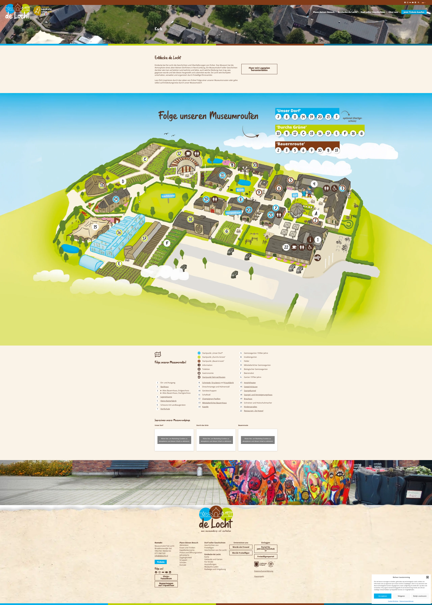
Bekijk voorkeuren (419, 596)
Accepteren (382, 596)
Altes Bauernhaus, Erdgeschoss (175, 390)
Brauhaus (248, 399)
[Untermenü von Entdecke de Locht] (358, 12)
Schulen (183, 562)
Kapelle (205, 407)
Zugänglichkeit (186, 557)
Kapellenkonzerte (187, 550)
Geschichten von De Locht (215, 550)
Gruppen (183, 560)
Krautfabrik (229, 382)
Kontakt (183, 565)
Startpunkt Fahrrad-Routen (213, 377)
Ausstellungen (210, 564)
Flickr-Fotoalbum (166, 577)
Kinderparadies (250, 407)
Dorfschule (165, 409)
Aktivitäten (184, 545)
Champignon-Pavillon (211, 399)
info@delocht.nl (161, 556)
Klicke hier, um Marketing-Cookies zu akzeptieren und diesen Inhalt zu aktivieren (174, 440)
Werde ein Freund (241, 547)
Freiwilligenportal (265, 556)
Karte (206, 557)
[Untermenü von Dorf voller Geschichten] (386, 12)
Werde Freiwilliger (241, 553)
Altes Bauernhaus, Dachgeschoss (176, 393)
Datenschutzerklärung (406, 601)
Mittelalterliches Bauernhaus (214, 403)
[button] (427, 577)
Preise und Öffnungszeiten (191, 552)
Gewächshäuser (251, 386)
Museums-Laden (211, 567)
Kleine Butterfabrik (168, 401)
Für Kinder (208, 562)
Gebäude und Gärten (213, 559)
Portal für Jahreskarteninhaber (266, 549)
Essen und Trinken (187, 547)
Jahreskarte (184, 555)
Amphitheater (250, 382)
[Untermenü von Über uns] (399, 12)
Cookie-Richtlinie (393, 601)
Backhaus (165, 386)
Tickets (160, 562)
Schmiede (206, 382)
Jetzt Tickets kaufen (414, 12)
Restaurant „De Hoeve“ (254, 411)
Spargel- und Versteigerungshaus (258, 394)
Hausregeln (259, 576)
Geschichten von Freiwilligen (211, 546)
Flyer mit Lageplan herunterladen (259, 69)
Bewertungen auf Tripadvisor (166, 584)
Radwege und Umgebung (215, 569)
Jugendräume (166, 397)
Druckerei (216, 382)
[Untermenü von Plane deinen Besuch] (335, 12)
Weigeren (401, 596)
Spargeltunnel (250, 390)
